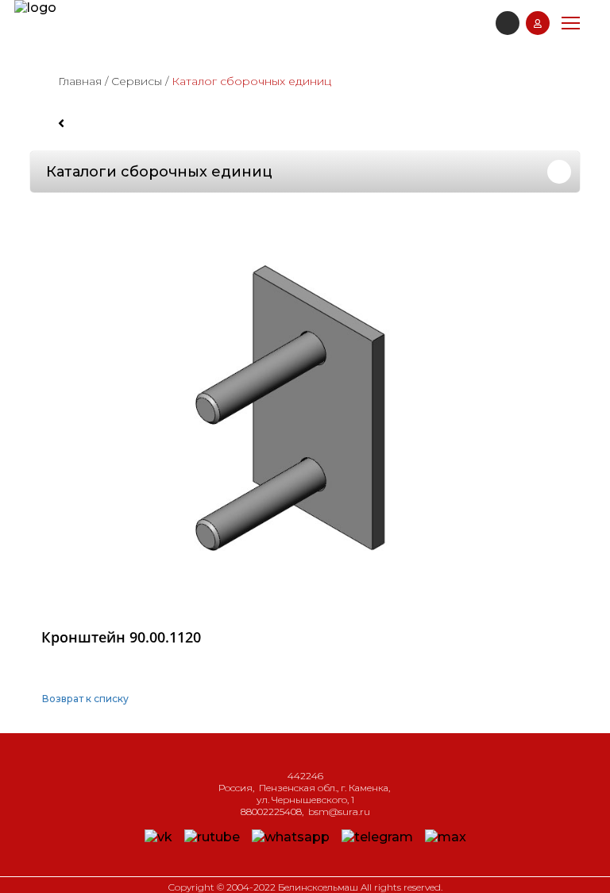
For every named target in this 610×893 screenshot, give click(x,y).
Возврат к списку (85, 699)
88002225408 (271, 811)
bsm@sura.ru (339, 811)
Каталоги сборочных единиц (159, 172)
